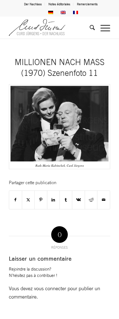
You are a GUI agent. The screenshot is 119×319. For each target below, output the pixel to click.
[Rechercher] (89, 27)
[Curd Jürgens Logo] (49, 27)
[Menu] (102, 27)
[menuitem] (33, 4)
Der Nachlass (33, 4)
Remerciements (87, 4)
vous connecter (50, 288)
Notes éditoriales (59, 4)
